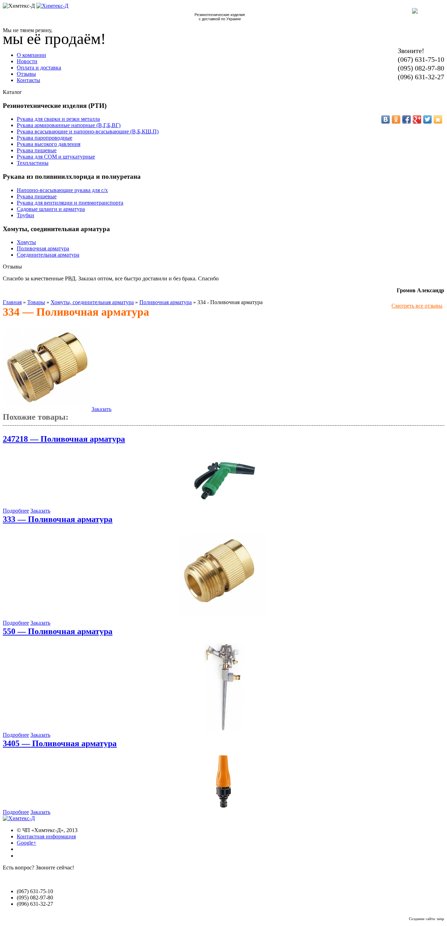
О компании (31, 55)
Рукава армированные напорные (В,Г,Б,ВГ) (68, 125)
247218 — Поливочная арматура (64, 438)
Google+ (26, 843)
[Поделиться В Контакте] (385, 119)
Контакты (28, 80)
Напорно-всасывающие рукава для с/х (62, 190)
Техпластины (33, 163)
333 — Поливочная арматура (57, 519)
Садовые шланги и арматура (51, 209)
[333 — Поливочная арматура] (223, 616)
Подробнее (16, 511)
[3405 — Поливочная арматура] (223, 806)
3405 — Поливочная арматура (60, 743)
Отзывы (26, 74)
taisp (440, 919)
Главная (12, 302)
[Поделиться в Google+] (417, 119)
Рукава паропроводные (44, 138)
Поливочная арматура (43, 248)
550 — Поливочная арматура (57, 631)
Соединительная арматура (48, 255)
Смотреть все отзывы (416, 306)
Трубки (25, 215)
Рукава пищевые (37, 150)
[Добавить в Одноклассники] (396, 119)
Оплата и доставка (39, 68)
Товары (36, 302)
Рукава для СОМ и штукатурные (56, 157)
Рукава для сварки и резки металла (58, 119)
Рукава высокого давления (48, 144)
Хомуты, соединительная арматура (92, 302)
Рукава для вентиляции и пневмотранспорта (70, 203)
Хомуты (26, 242)
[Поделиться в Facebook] (406, 119)
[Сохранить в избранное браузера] (438, 119)
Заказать (101, 409)
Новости (27, 61)
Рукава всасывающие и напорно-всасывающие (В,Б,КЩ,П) (88, 131)
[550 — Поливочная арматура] (223, 729)
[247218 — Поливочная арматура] (223, 504)
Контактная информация (46, 836)
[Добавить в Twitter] (427, 119)
